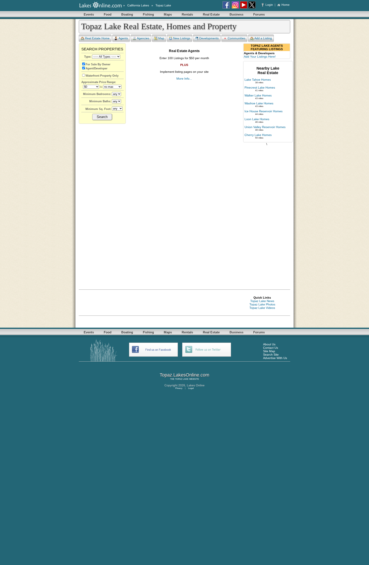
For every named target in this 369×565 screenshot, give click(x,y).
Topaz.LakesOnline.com (184, 375)
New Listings (181, 38)
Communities (236, 38)
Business (236, 14)
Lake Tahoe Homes (258, 79)
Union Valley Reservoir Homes (265, 127)
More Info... (184, 78)
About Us (269, 344)
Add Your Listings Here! (260, 56)
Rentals (187, 14)
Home (285, 4)
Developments (209, 38)
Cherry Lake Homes (258, 135)
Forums (259, 14)
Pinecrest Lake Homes (260, 87)
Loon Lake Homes (257, 119)
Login (269, 4)
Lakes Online (196, 385)
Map (161, 38)
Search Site (271, 354)
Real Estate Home (97, 38)
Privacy (178, 388)
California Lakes (138, 5)
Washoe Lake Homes (259, 103)
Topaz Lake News (262, 301)
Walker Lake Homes (258, 95)
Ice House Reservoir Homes (264, 111)
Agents (123, 38)
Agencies (143, 38)
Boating (127, 14)
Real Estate (211, 14)
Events (89, 14)
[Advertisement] (267, 213)
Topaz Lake (163, 5)
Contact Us (270, 347)
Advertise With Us (275, 358)
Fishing (148, 14)
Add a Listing (263, 38)
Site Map (269, 351)
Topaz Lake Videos (262, 308)
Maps (168, 14)
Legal (191, 388)
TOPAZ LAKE (182, 379)
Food (107, 14)
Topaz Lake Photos (262, 304)
